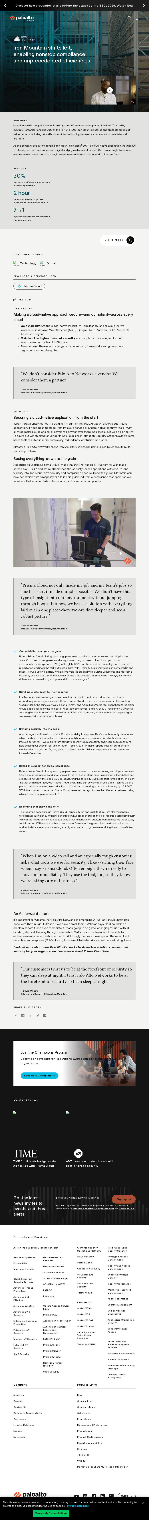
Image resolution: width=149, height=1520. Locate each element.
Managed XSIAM (86, 1344)
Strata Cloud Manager (55, 1278)
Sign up (121, 1199)
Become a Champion (37, 1075)
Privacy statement (77, 1505)
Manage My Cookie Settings (51, 1513)
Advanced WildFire (23, 1306)
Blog (79, 1395)
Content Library (86, 1407)
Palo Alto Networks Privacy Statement (93, 1208)
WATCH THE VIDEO (110, 90)
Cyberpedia (83, 1413)
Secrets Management (120, 1305)
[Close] (143, 1503)
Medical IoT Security (25, 1339)
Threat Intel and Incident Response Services (118, 1344)
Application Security (88, 1268)
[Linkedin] (23, 1015)
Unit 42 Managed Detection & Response (86, 1335)
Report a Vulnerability (89, 1443)
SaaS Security (21, 1354)
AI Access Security (24, 1269)
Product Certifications (90, 1437)
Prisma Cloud (84, 1292)
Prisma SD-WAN (52, 1357)
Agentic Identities (118, 1298)
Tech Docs (83, 1455)
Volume (115, 553)
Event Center (84, 1419)
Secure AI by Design (24, 1257)
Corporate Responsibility (27, 1413)
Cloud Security (85, 1256)
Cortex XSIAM (85, 1308)
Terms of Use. (126, 1208)
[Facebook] (37, 1015)
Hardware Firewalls (53, 1266)
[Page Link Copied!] (15, 1015)
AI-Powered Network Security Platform (35, 1248)
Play (121, 553)
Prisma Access (51, 1345)
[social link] (76, 1496)
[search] (129, 18)
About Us (18, 1395)
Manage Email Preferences (92, 1425)
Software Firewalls (53, 1272)
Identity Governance (119, 1284)
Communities (84, 1401)
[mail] (45, 1015)
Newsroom (19, 1437)
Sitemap (82, 1449)
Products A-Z (84, 1431)
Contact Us (19, 1407)
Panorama (49, 1296)
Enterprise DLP (51, 1339)
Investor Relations (23, 1425)
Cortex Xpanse (85, 1326)
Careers (17, 1401)
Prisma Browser (52, 1351)
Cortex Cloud (84, 1262)
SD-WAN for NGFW (54, 1284)
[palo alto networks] (22, 18)
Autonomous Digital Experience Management (54, 1330)
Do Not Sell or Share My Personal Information (102, 1467)
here (105, 951)
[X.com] (30, 1015)
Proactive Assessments (121, 1353)
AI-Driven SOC (85, 1302)
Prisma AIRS (20, 1263)
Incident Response (118, 1359)
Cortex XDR (83, 1314)
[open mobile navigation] (138, 18)
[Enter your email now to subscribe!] (81, 1199)
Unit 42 (81, 1461)
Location (18, 1431)
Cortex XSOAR (85, 1320)
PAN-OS (47, 1290)
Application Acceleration (57, 1321)
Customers (19, 1419)
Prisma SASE (50, 1315)
